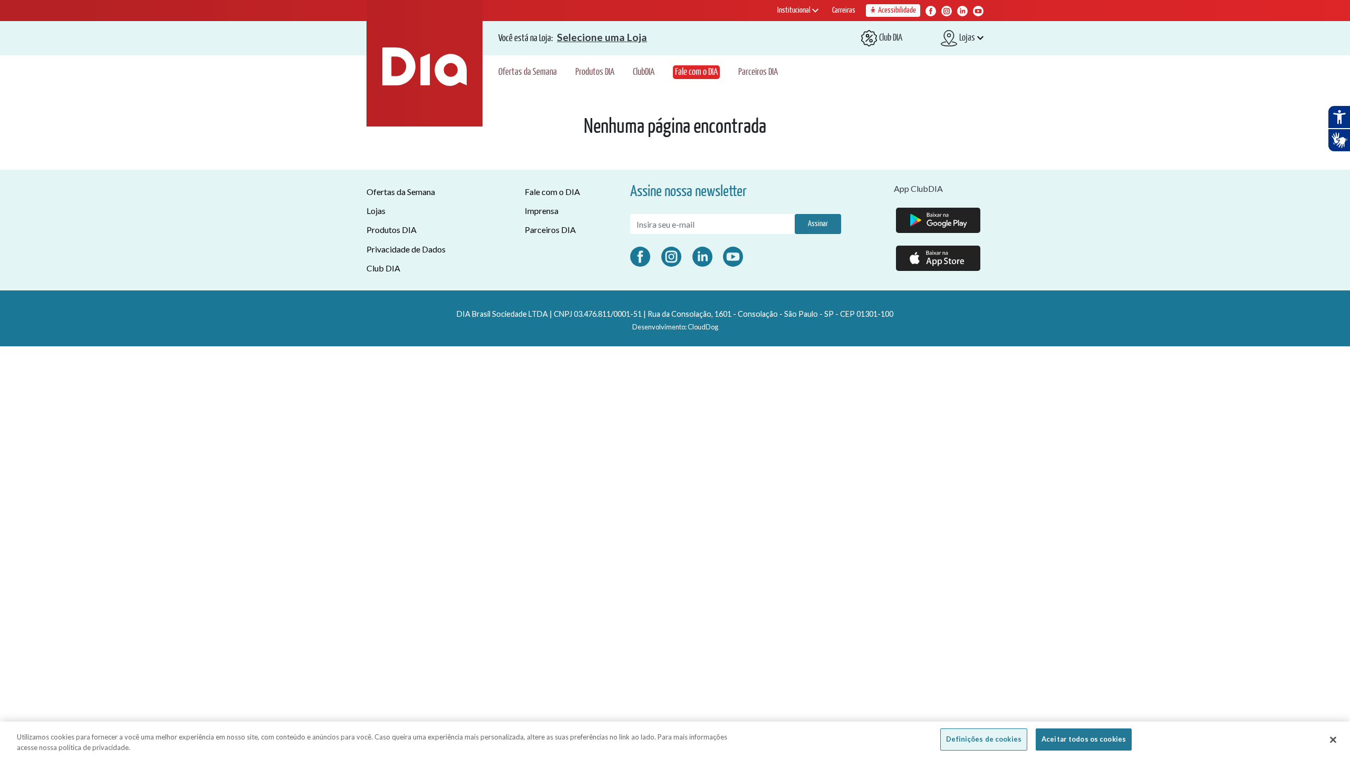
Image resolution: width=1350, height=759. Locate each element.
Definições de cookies (983, 739)
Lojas (376, 211)
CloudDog (703, 327)
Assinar (818, 224)
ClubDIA (643, 72)
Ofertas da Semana (527, 72)
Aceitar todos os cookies (1084, 739)
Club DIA (383, 268)
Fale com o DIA (696, 72)
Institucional (794, 10)
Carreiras (843, 10)
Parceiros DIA (758, 72)
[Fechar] (1333, 739)
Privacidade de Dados (406, 249)
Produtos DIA (594, 72)
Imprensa (541, 211)
